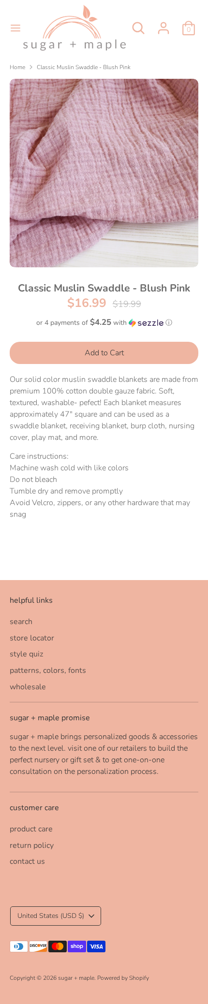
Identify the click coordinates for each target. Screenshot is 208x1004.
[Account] (163, 24)
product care (31, 829)
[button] (104, 322)
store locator (32, 638)
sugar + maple (76, 978)
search (21, 621)
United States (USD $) (50, 915)
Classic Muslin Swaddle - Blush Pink (84, 67)
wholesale (28, 687)
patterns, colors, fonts (48, 670)
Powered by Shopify (123, 978)
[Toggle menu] (12, 28)
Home (17, 67)
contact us (27, 861)
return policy (32, 845)
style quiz (26, 654)
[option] (104, 173)
